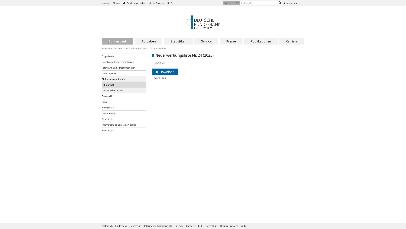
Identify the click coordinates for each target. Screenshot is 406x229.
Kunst (105, 101)
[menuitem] (117, 41)
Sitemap (179, 225)
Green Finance (109, 73)
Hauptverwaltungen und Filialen (118, 61)
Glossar (116, 3)
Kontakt (106, 3)
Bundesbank (121, 48)
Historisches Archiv (113, 90)
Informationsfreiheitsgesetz (158, 225)
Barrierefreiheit (194, 225)
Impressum (135, 225)
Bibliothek (161, 48)
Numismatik (108, 107)
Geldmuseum (108, 113)
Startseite (107, 48)
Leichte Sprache (156, 3)
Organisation (108, 56)
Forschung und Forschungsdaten (118, 67)
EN (171, 3)
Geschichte (107, 119)
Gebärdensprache (135, 3)
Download (166, 72)
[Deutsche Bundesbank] (203, 22)
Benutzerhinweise (229, 225)
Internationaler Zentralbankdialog (119, 124)
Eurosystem (108, 130)
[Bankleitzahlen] (280, 3)
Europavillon (108, 96)
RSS (245, 225)
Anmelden (291, 3)
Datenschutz (211, 225)
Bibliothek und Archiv (142, 48)
